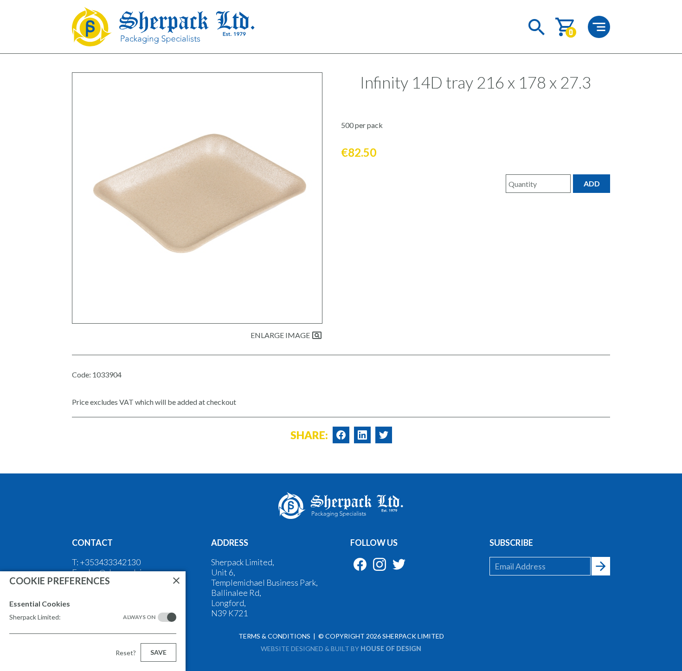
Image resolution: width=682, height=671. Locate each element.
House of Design (390, 648)
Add (592, 183)
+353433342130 (110, 562)
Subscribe (511, 542)
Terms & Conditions (274, 636)
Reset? (126, 653)
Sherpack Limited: (82, 617)
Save (158, 652)
